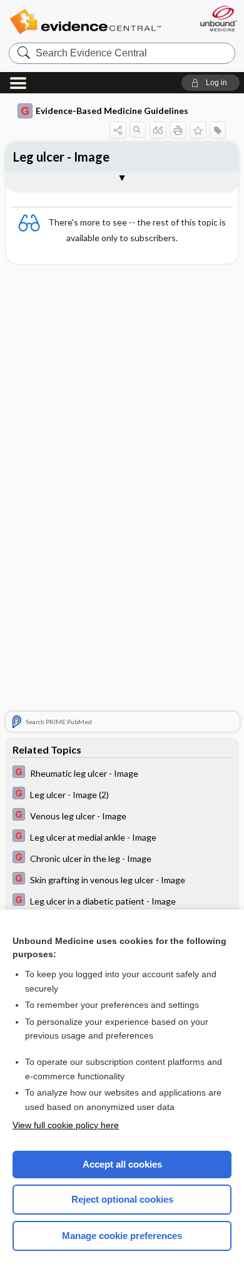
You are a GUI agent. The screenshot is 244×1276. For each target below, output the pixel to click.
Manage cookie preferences (122, 1235)
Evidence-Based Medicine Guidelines (112, 110)
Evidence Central (85, 22)
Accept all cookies (122, 1164)
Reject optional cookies (122, 1199)
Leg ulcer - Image (61, 156)
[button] (210, 83)
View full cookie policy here (66, 1125)
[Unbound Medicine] (218, 18)
